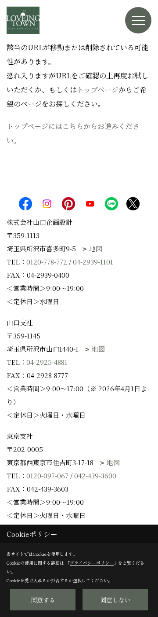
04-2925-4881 (47, 362)
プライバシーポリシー (92, 562)
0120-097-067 (47, 475)
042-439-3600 (95, 475)
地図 (95, 248)
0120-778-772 (46, 261)
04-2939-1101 (93, 261)
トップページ (97, 89)
